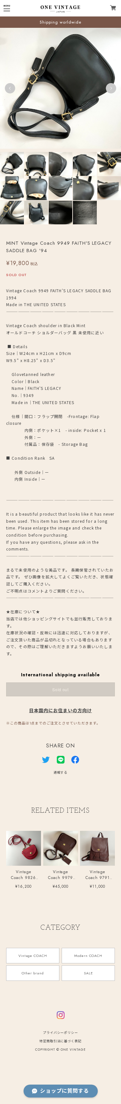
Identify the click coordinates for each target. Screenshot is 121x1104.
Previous (10, 88)
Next (111, 88)
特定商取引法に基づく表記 (60, 1041)
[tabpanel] (60, 88)
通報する (61, 772)
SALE (88, 973)
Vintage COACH (32, 955)
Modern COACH (88, 955)
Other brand (33, 973)
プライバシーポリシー (60, 1032)
